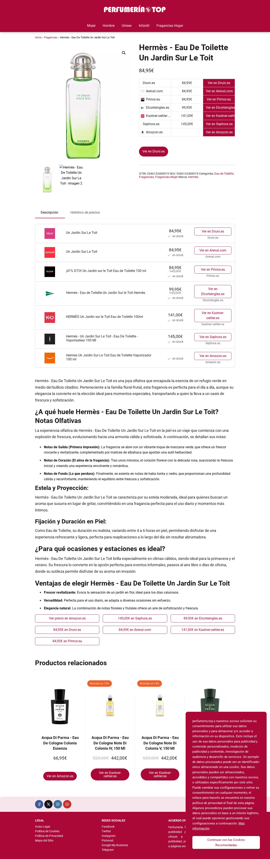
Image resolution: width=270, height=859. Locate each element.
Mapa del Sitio (44, 840)
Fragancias (50, 37)
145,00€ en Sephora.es (135, 618)
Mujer (91, 26)
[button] (124, 53)
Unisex (127, 26)
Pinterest (107, 840)
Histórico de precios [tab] (85, 212)
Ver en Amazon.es (213, 356)
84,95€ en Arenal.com (135, 630)
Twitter (106, 831)
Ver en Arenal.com (212, 250)
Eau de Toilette (224, 173)
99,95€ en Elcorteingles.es (203, 618)
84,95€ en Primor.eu (67, 641)
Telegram (108, 849)
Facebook (108, 826)
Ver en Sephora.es (213, 337)
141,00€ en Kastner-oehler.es (202, 630)
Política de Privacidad (49, 836)
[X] (48, 804)
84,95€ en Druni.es (67, 630)
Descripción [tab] (49, 212)
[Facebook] (39, 804)
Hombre (109, 26)
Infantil (144, 26)
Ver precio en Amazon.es (67, 618)
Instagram (108, 836)
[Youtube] (67, 804)
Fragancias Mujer (166, 177)
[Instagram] (58, 804)
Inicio (38, 37)
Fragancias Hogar (170, 26)
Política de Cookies (47, 831)
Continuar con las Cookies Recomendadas (226, 842)
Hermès (193, 177)
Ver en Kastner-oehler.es (213, 315)
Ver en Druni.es (153, 151)
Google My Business (115, 845)
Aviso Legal (42, 826)
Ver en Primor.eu (213, 270)
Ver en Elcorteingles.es (212, 291)
